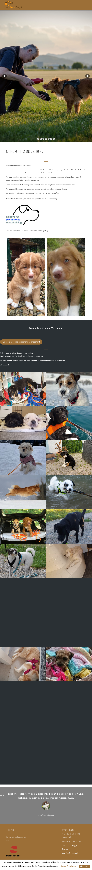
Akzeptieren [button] (84, 866)
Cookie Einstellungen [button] (68, 866)
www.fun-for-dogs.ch (70, 853)
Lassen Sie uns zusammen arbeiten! (21, 342)
